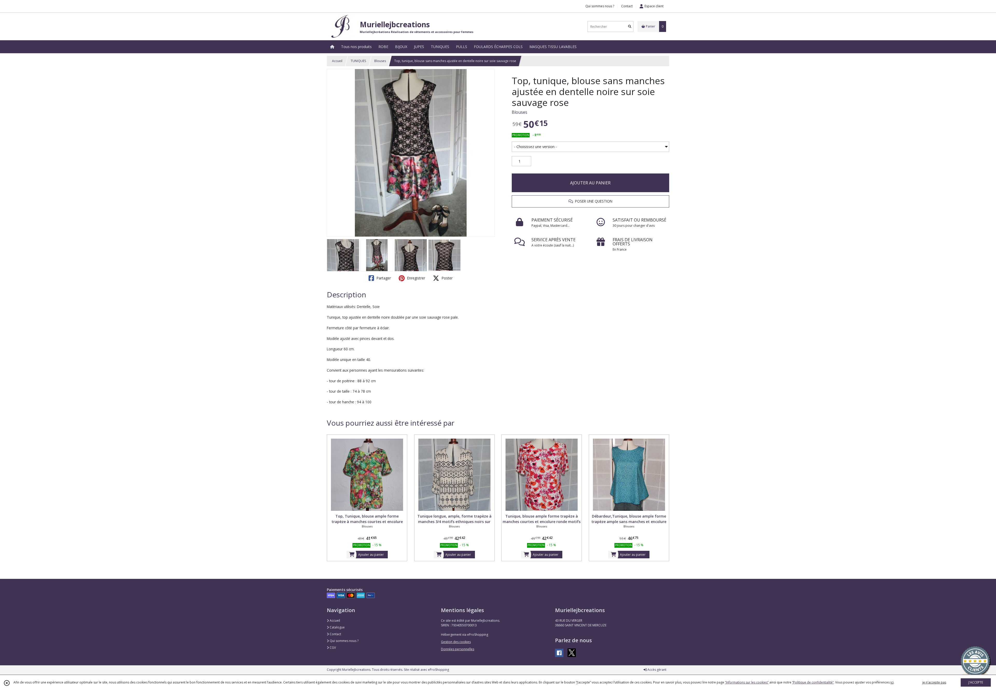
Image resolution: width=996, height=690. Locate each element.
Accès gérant (656, 669)
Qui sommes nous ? (343, 641)
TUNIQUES (358, 61)
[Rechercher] (629, 27)
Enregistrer (415, 278)
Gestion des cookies (456, 642)
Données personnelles (457, 649)
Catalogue (337, 627)
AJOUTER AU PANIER (590, 183)
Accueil (337, 61)
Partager (383, 278)
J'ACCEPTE (976, 682)
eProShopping (438, 669)
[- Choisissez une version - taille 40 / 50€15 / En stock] (590, 147)
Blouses (380, 61)
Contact (627, 6)
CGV (332, 647)
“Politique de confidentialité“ (813, 682)
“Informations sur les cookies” (747, 682)
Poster (446, 278)
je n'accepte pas (934, 682)
